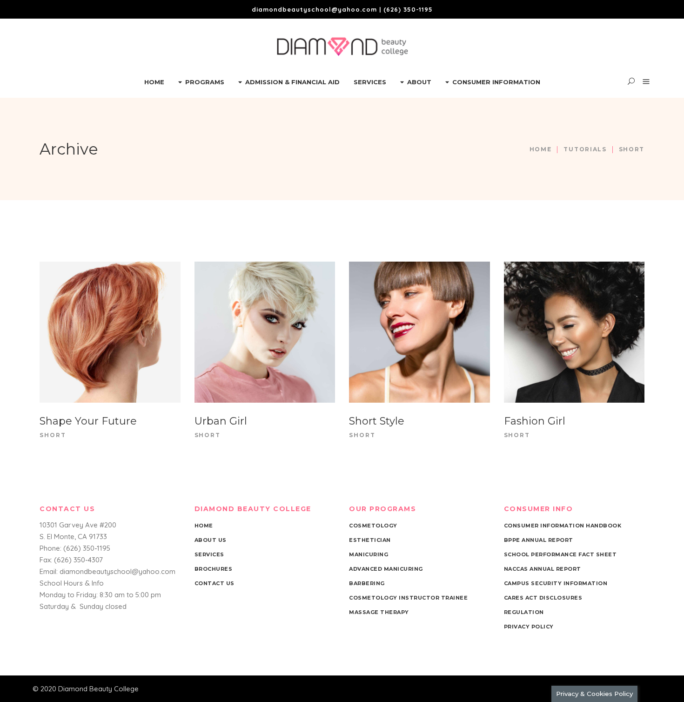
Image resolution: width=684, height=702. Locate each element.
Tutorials (584, 149)
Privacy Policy (529, 626)
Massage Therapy (379, 612)
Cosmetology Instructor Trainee (408, 597)
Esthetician (370, 540)
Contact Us (214, 583)
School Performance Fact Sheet (560, 554)
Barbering (367, 583)
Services (209, 554)
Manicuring (368, 554)
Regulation (524, 612)
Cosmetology (373, 525)
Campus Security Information (556, 583)
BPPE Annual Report (538, 540)
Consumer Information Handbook (563, 525)
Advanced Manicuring (386, 569)
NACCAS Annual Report (542, 569)
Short (53, 435)
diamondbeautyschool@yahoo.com (314, 9)
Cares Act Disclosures (543, 597)
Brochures (213, 569)
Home (541, 149)
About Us (210, 540)
